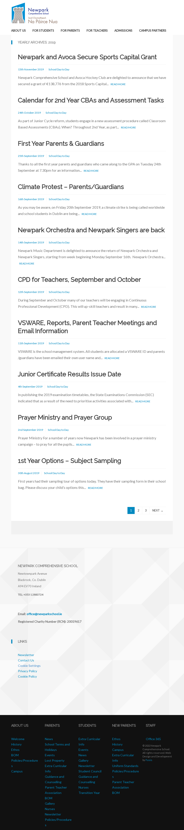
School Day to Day (58, 69)
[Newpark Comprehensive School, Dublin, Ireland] (34, 12)
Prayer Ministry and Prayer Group (65, 417)
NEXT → (157, 510)
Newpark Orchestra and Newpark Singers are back (91, 230)
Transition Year (89, 793)
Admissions (123, 30)
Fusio (149, 759)
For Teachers (97, 30)
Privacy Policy (27, 671)
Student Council (90, 771)
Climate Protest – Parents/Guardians (71, 187)
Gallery (50, 803)
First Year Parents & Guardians (61, 143)
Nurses (50, 809)
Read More (118, 84)
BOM (48, 798)
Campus (17, 771)
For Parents (70, 30)
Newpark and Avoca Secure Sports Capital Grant (87, 57)
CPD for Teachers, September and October (79, 279)
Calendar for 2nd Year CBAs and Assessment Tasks (91, 100)
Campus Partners (152, 30)
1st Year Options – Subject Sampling (69, 460)
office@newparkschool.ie (44, 614)
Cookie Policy (27, 676)
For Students (43, 30)
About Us (18, 30)
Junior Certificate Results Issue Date (69, 374)
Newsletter (26, 655)
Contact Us (26, 660)
